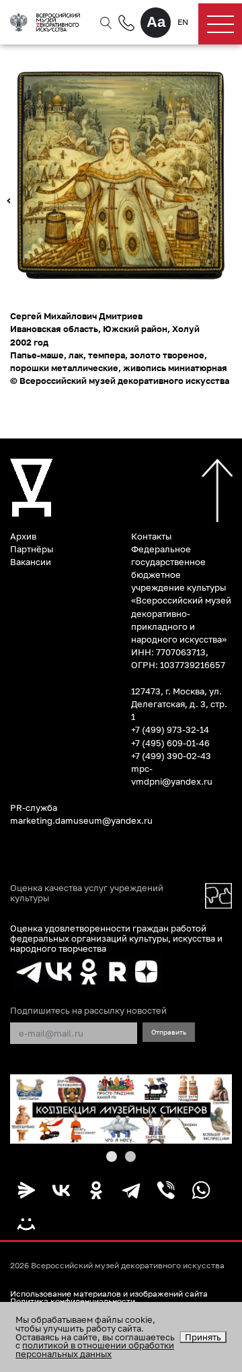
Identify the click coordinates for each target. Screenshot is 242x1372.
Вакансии (30, 561)
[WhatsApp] (201, 1190)
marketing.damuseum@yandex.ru (81, 820)
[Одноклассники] (96, 1190)
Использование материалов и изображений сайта (109, 1294)
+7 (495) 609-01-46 (170, 743)
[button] (111, 1156)
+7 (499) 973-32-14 (170, 729)
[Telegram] (131, 1190)
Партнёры (31, 549)
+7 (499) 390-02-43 (171, 755)
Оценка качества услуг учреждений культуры (86, 893)
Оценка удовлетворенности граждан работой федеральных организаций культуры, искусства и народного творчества (116, 938)
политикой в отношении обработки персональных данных (94, 1349)
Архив (23, 536)
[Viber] (166, 1190)
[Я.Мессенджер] (26, 1190)
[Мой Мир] (26, 1224)
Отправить (168, 1032)
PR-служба (33, 807)
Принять (203, 1337)
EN (182, 22)
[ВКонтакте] (61, 1190)
